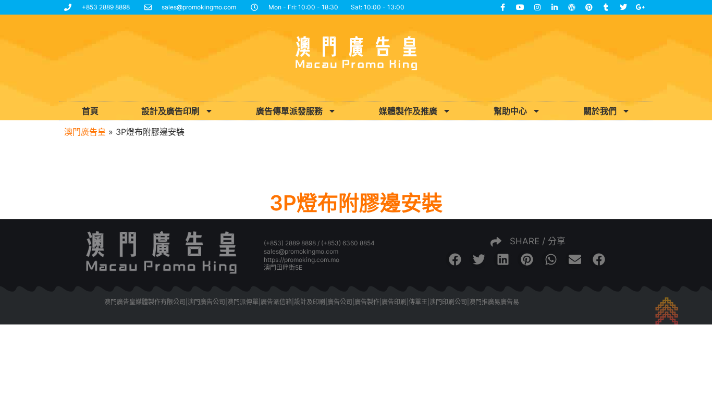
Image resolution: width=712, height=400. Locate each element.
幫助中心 (510, 111)
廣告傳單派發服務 (289, 111)
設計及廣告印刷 (170, 111)
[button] (455, 259)
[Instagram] (537, 7)
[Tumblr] (606, 7)
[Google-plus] (640, 7)
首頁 (90, 111)
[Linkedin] (554, 7)
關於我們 (600, 111)
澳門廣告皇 (85, 132)
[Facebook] (503, 7)
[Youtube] (520, 7)
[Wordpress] (571, 7)
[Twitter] (623, 7)
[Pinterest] (589, 7)
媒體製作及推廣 (408, 111)
